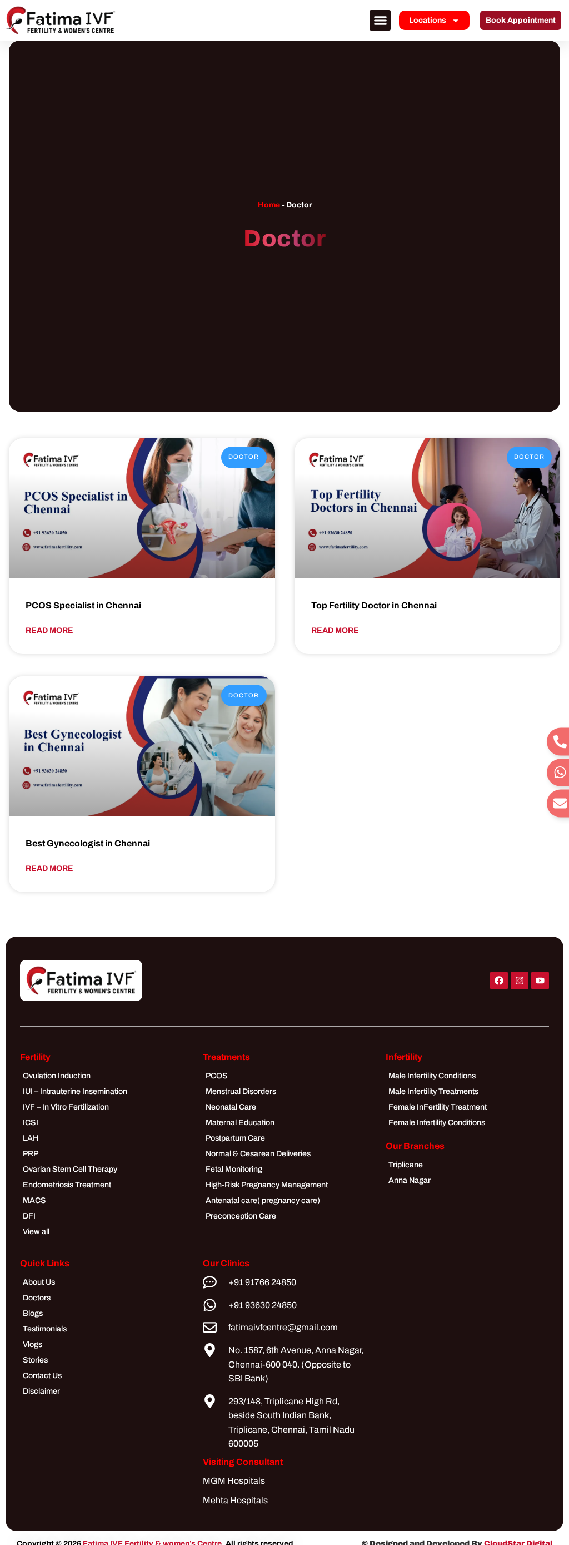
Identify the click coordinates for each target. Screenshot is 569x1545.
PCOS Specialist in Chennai (83, 605)
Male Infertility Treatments (433, 1091)
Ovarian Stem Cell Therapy (70, 1169)
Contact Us (42, 1375)
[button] (380, 20)
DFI (29, 1216)
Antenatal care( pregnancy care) (263, 1200)
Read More (49, 630)
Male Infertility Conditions (432, 1076)
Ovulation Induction (57, 1076)
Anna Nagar (409, 1180)
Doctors (37, 1298)
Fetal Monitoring (234, 1169)
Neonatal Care (231, 1107)
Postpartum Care (235, 1138)
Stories (35, 1360)
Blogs (33, 1313)
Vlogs (32, 1344)
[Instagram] (519, 980)
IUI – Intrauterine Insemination (75, 1091)
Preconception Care (241, 1216)
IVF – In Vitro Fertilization (66, 1107)
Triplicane (405, 1165)
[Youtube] (540, 980)
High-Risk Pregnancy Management (267, 1185)
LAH (30, 1138)
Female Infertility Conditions (436, 1122)
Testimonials (45, 1329)
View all (36, 1231)
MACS (34, 1200)
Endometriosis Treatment (67, 1185)
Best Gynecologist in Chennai (88, 843)
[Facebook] (499, 980)
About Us (39, 1282)
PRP (30, 1154)
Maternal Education (240, 1122)
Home (269, 205)
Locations (427, 20)
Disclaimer (41, 1391)
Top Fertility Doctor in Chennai (374, 605)
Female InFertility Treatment (437, 1107)
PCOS (217, 1076)
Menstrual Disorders (241, 1091)
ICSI (30, 1122)
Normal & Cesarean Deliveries (258, 1154)
